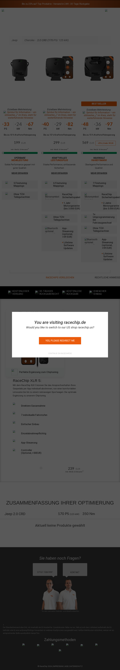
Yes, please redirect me (60, 340)
